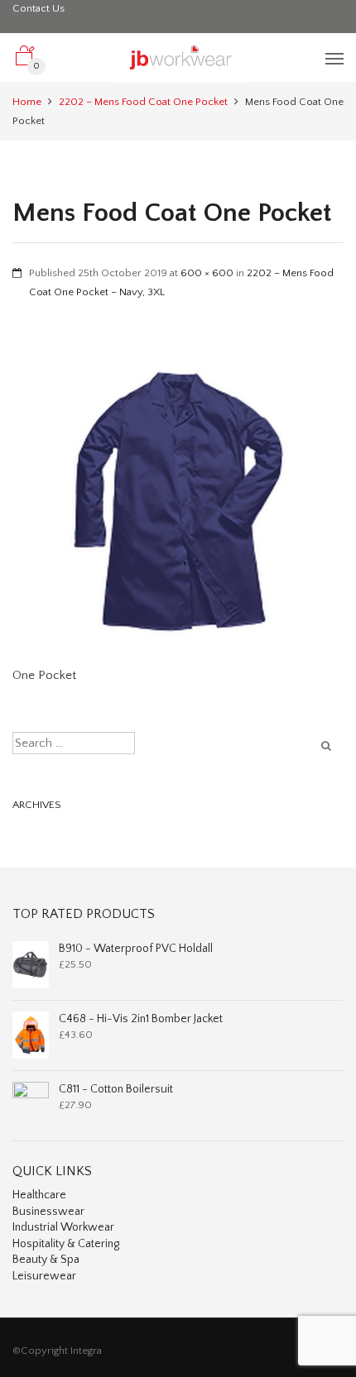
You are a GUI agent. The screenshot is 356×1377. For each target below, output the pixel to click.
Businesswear (48, 1211)
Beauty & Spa (45, 1259)
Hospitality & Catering (65, 1243)
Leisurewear (44, 1276)
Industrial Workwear (63, 1227)
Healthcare (39, 1195)
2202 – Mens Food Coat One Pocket (143, 102)
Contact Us (38, 8)
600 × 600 (206, 273)
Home (26, 102)
